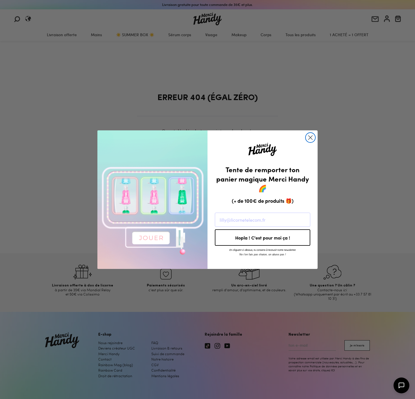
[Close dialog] (310, 138)
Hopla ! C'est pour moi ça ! (262, 237)
